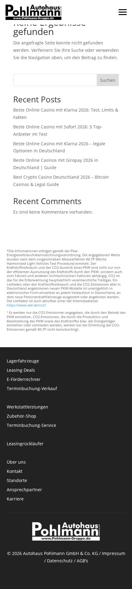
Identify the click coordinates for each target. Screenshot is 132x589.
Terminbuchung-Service (31, 425)
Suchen (107, 80)
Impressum (113, 553)
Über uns (16, 462)
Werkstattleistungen (27, 407)
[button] (123, 9)
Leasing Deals (21, 370)
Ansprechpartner (24, 490)
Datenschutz (60, 561)
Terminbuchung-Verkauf (32, 388)
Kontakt (15, 471)
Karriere (15, 499)
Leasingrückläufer (25, 444)
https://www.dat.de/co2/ (26, 305)
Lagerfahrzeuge (23, 361)
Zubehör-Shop (21, 416)
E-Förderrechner (24, 379)
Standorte (17, 480)
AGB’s (82, 561)
